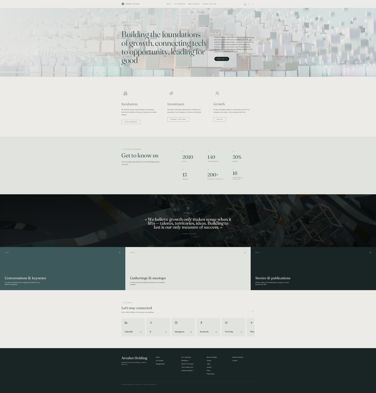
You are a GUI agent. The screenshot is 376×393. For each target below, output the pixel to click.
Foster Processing (187, 364)
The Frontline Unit (187, 367)
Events (209, 360)
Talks (208, 364)
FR (249, 4)
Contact (234, 360)
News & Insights (194, 4)
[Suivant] (253, 311)
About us (221, 59)
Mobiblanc (184, 360)
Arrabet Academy (187, 370)
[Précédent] (248, 311)
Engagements (160, 364)
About (169, 4)
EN (245, 4)
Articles (209, 367)
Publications (211, 374)
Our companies (179, 4)
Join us (220, 119)
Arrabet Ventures (209, 4)
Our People (159, 360)
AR (253, 4)
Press (208, 370)
